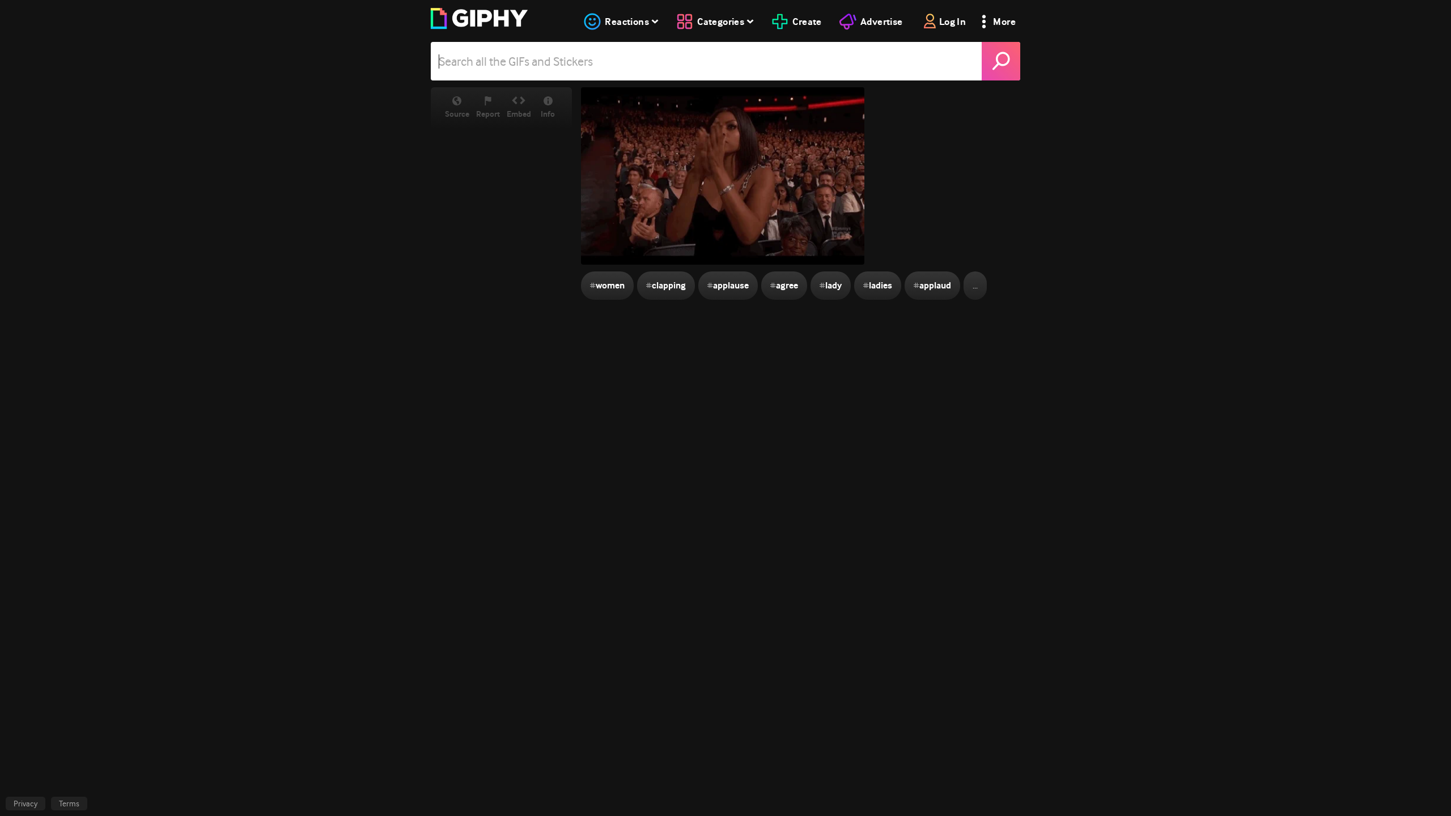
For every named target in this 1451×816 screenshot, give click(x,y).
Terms (69, 803)
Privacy (25, 803)
